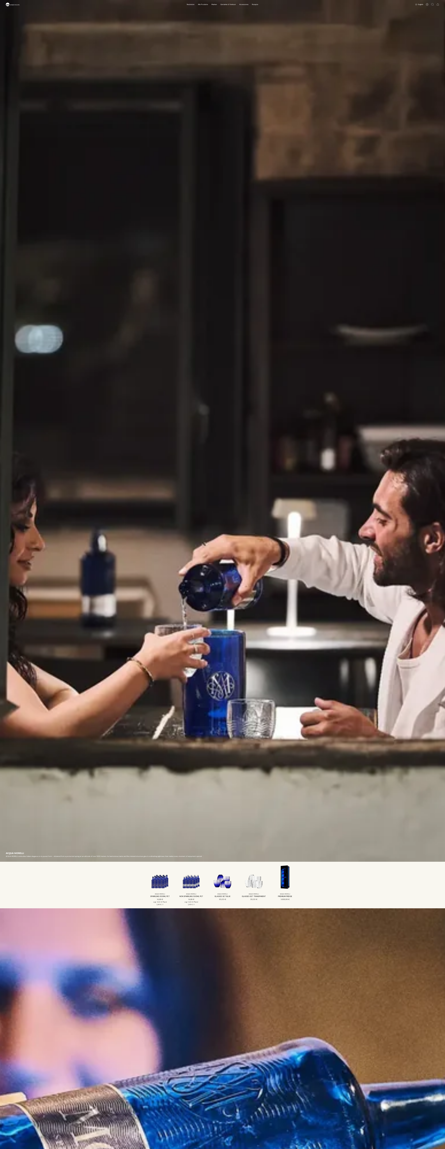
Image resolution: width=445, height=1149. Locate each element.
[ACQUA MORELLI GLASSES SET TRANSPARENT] (253, 877)
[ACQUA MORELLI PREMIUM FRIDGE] (285, 877)
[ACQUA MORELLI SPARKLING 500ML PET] (159, 877)
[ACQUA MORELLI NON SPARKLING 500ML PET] (191, 877)
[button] (190, 4)
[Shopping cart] (437, 4)
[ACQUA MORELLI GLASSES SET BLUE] (222, 877)
